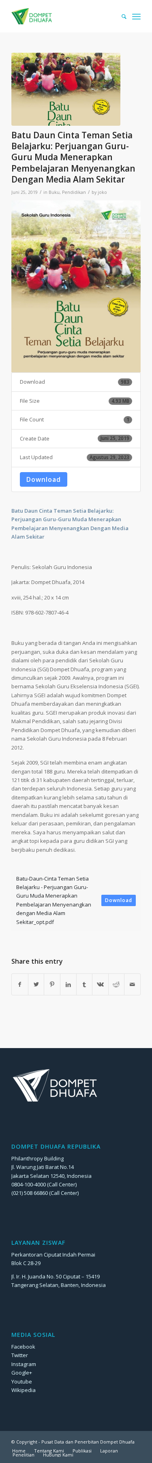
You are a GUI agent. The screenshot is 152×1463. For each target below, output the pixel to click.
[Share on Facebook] (20, 984)
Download (43, 479)
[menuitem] (119, 16)
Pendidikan (74, 192)
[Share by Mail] (132, 984)
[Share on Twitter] (36, 984)
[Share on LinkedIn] (68, 984)
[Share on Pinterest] (52, 984)
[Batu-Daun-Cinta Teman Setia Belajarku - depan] (65, 89)
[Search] (119, 16)
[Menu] (136, 16)
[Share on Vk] (100, 984)
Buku (54, 192)
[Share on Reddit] (116, 984)
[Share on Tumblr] (84, 984)
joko (102, 192)
